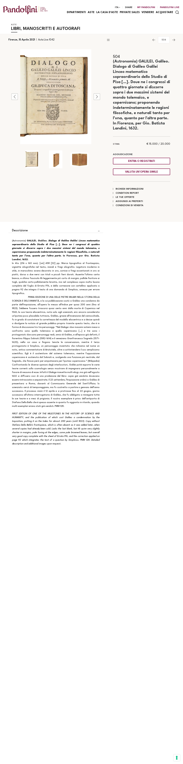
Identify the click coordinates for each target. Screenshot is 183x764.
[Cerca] (177, 12)
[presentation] (14, 96)
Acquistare (164, 12)
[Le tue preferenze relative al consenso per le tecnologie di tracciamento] (176, 757)
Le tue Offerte (125, 197)
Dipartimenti (76, 12)
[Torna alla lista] (128, 40)
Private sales (130, 12)
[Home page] (25, 10)
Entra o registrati (141, 161)
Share (128, 7)
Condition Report (127, 193)
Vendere (148, 12)
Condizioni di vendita (129, 205)
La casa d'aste (107, 12)
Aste (91, 12)
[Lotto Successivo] (173, 40)
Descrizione (20, 230)
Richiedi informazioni (130, 189)
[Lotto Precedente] (153, 40)
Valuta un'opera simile (141, 172)
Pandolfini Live (169, 7)
